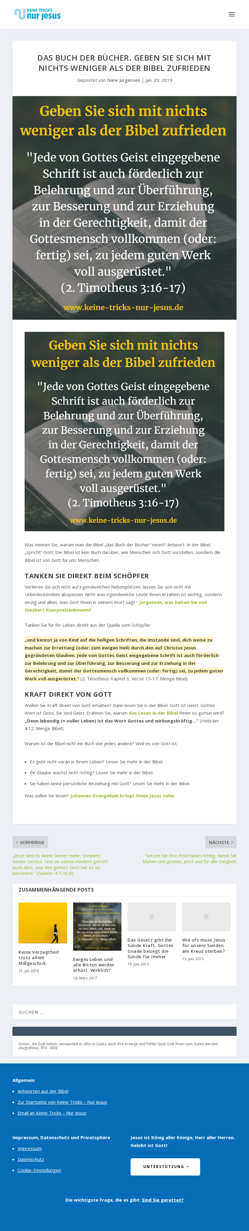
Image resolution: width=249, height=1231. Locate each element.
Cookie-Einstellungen (39, 1170)
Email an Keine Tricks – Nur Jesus (52, 1113)
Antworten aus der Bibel (43, 1091)
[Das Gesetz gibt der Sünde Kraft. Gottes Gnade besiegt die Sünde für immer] (152, 917)
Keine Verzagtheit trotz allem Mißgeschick (39, 957)
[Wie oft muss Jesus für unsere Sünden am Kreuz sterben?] (206, 917)
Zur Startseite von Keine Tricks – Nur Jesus (62, 1102)
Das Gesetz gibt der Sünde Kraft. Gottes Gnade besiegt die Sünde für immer (150, 948)
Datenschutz (31, 1159)
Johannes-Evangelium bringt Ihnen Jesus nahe (122, 795)
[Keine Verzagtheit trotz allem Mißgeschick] (43, 923)
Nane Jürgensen (123, 80)
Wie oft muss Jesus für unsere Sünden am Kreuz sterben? (203, 945)
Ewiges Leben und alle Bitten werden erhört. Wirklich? (94, 964)
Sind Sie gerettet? (163, 1200)
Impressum (30, 1148)
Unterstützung (163, 1166)
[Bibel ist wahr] (124, 529)
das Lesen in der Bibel (153, 713)
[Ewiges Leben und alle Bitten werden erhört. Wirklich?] (97, 926)
